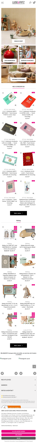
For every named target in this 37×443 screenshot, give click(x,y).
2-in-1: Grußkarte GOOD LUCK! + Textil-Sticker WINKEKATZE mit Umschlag (27, 173)
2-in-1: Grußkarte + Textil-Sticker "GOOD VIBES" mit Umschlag (9, 201)
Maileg (9, 243)
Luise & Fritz (27, 330)
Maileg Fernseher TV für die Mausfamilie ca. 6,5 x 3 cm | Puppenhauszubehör (10, 305)
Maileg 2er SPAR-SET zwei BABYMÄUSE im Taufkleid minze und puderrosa (9, 247)
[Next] (34, 366)
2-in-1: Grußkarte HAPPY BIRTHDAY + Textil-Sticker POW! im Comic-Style (9, 113)
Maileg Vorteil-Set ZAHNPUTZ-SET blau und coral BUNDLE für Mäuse (27, 333)
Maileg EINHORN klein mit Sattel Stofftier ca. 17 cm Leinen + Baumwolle (27, 305)
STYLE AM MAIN (9, 109)
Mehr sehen (17, 213)
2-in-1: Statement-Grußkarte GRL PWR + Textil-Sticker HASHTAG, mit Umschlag (27, 143)
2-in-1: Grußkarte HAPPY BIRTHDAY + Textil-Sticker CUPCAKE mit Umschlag (9, 173)
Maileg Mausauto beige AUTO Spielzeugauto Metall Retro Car (27, 247)
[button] (9, 366)
